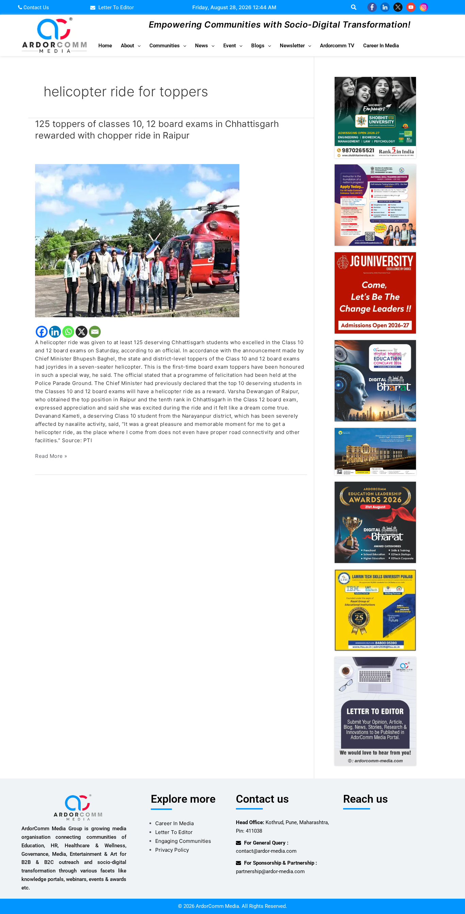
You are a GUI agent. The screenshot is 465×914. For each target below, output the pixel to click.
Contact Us (35, 7)
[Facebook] (42, 332)
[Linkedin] (55, 332)
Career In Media (381, 46)
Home (105, 46)
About (127, 46)
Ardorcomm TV (337, 46)
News (201, 46)
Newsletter (292, 46)
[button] (130, 46)
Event (229, 46)
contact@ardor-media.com (266, 851)
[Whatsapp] (68, 332)
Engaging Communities (183, 841)
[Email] (95, 332)
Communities (164, 46)
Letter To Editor (174, 832)
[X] (81, 332)
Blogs (257, 46)
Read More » (51, 455)
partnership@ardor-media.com (270, 871)
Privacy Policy (172, 850)
